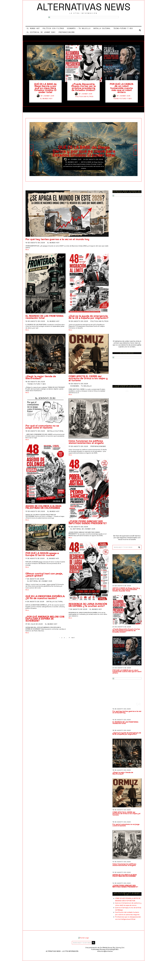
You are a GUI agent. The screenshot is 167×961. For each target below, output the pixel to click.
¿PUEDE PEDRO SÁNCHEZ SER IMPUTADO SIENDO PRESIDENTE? (88, 522)
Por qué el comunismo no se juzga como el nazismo (42, 426)
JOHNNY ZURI (48, 96)
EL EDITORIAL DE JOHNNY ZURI (41, 32)
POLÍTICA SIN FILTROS (53, 28)
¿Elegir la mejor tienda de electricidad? (41, 377)
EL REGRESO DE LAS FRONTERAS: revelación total (45, 317)
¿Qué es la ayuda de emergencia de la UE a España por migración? (88, 317)
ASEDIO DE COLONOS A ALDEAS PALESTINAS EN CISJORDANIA (43, 507)
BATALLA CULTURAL (102, 28)
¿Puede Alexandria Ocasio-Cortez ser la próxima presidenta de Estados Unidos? (83, 87)
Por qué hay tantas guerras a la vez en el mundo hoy (57, 239)
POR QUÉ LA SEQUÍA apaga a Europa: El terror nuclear (42, 554)
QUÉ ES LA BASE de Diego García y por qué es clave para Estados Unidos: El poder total (45, 88)
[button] (139, 547)
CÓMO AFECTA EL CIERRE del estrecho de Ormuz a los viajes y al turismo (88, 378)
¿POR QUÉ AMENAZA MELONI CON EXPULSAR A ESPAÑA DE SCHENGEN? (45, 618)
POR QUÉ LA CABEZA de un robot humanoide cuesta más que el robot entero (121, 88)
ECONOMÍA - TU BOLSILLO (81, 386)
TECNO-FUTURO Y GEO (123, 28)
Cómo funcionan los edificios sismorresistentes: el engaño (86, 442)
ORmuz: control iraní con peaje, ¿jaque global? (44, 574)
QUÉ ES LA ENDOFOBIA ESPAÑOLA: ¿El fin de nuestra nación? (45, 597)
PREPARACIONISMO (67, 32)
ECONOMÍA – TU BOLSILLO (78, 28)
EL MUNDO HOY (33, 28)
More (27, 249)
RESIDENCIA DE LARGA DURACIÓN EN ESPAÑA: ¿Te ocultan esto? (88, 605)
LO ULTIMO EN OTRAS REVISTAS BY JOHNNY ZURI (127, 894)
